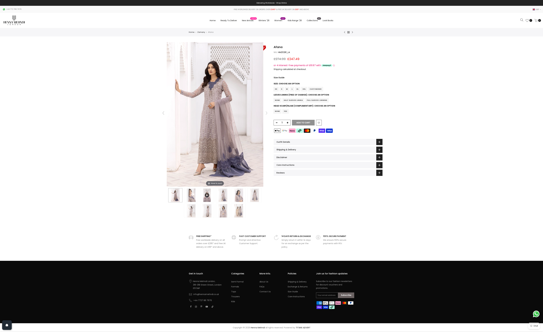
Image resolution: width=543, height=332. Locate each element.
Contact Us (265, 291)
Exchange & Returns (298, 286)
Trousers (235, 296)
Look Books (328, 20)
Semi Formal (237, 281)
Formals (235, 286)
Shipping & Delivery (297, 281)
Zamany (201, 32)
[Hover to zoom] (215, 114)
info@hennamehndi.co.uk (206, 294)
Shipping (278, 69)
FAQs (261, 286)
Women (279, 20)
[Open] (7, 325)
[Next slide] (266, 113)
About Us (263, 281)
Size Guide (279, 77)
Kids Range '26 (295, 20)
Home (213, 20)
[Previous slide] (163, 113)
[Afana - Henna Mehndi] (175, 195)
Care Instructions (296, 296)
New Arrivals (249, 20)
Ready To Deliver (229, 20)
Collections (313, 20)
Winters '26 (263, 20)
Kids (233, 301)
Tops (233, 291)
